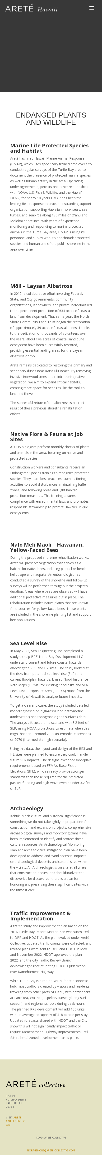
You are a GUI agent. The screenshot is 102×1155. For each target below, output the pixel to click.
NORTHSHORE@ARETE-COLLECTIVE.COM (51, 1150)
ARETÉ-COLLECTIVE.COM (15, 1121)
